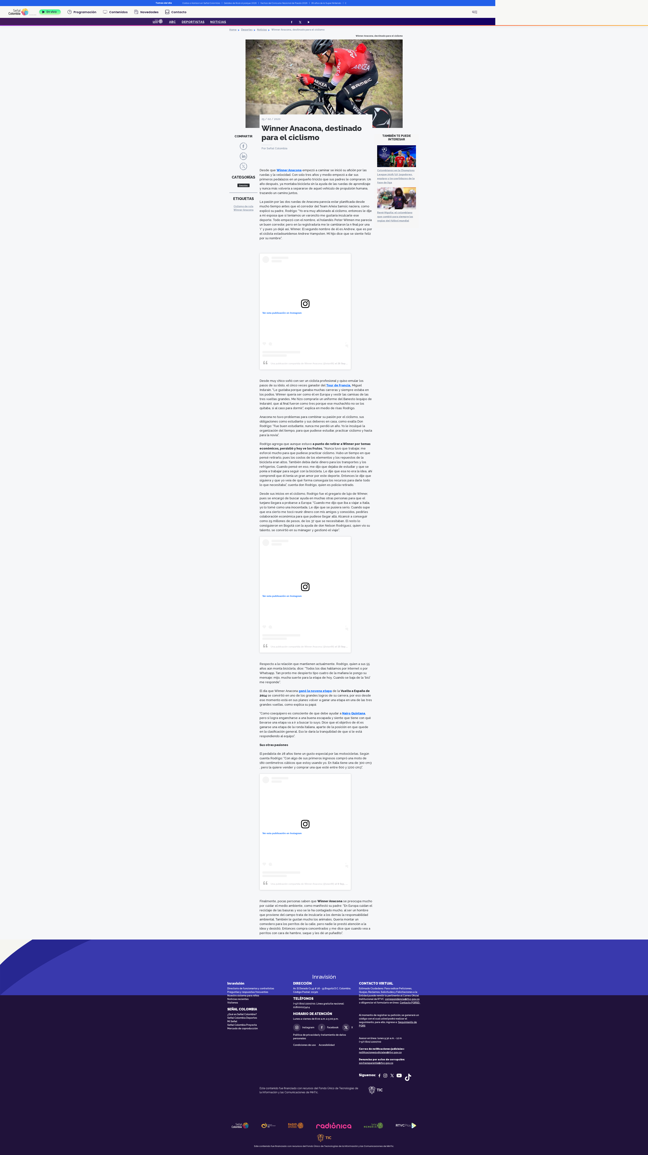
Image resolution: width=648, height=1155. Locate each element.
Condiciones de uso (304, 1045)
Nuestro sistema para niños (243, 995)
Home (233, 29)
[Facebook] (291, 22)
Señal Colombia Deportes (242, 1017)
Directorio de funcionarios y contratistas (250, 988)
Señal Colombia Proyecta (242, 1025)
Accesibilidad (327, 1045)
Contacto (178, 12)
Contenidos (118, 12)
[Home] (22, 12)
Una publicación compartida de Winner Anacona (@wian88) (302, 363)
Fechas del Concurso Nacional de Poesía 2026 (284, 3)
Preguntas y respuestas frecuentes (247, 992)
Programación (85, 12)
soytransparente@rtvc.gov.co (376, 1063)
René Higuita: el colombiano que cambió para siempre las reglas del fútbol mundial (395, 216)
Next (348, 3)
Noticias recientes (238, 999)
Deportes (246, 29)
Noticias (262, 29)
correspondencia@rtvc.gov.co (402, 999)
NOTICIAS (218, 22)
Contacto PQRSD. (410, 1002)
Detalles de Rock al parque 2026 (240, 3)
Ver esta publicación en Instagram (282, 312)
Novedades (149, 12)
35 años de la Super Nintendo (326, 3)
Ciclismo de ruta (243, 206)
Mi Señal (232, 1021)
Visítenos (232, 1002)
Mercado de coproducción (242, 1028)
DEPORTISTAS (193, 22)
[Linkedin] (243, 156)
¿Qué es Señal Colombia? (242, 1014)
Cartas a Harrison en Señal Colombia (201, 3)
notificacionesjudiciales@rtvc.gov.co (380, 1052)
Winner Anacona (243, 210)
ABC (172, 22)
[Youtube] (308, 22)
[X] (300, 22)
